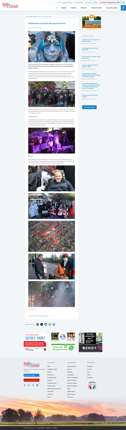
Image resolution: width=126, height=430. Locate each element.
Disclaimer (55, 427)
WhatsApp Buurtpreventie (54, 388)
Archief (35, 315)
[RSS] (37, 385)
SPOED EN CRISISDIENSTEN (109, 2)
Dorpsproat (70, 397)
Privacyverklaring (40, 427)
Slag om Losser (111, 8)
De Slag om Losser (52, 383)
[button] (123, 2)
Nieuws (63, 8)
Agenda (73, 8)
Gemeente (69, 372)
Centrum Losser (51, 386)
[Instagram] (29, 385)
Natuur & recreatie (72, 383)
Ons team (49, 380)
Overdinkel (90, 377)
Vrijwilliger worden (52, 369)
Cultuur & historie (41, 315)
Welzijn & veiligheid (72, 386)
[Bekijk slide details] (91, 22)
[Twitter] (33, 385)
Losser (88, 374)
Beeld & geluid (71, 391)
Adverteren (88, 2)
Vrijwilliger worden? (89, 107)
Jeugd (68, 388)
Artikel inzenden (31, 375)
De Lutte (89, 369)
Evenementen (70, 374)
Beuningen (89, 366)
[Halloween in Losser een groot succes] (51, 46)
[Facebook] (25, 385)
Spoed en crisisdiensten (32, 380)
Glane (88, 372)
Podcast (84, 8)
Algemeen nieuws (71, 366)
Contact (95, 2)
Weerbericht (50, 391)
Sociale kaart (96, 8)
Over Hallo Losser (78, 2)
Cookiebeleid (48, 427)
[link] (118, 3)
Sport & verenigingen (72, 377)
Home (57, 8)
